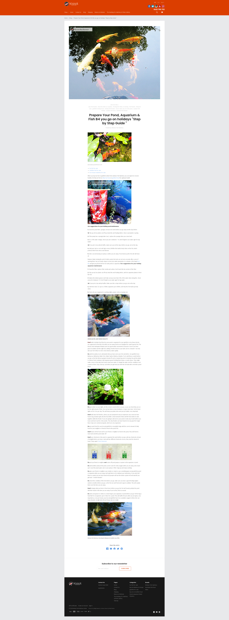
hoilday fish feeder (110, 108)
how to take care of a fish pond (124, 108)
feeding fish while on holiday (120, 106)
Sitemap (116, 600)
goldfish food (116, 178)
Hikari (146, 589)
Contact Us (78, 12)
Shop (66, 12)
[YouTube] (156, 612)
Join (158, 2)
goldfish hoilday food (98, 108)
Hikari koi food (106, 178)
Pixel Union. (112, 608)
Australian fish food (150, 587)
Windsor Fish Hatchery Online (79, 608)
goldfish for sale (134, 589)
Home (71, 12)
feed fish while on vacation (105, 106)
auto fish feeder (92, 106)
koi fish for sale (134, 585)
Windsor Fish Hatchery (151, 585)
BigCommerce (97, 608)
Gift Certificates (73, 605)
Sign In (90, 605)
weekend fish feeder (122, 110)
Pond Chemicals (102, 441)
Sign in (162, 2)
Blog (84, 12)
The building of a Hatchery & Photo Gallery (118, 12)
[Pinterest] (159, 612)
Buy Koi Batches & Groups (136, 587)
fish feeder (132, 106)
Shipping (90, 12)
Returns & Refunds (100, 12)
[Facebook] (154, 612)
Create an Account (83, 605)
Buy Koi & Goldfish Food (136, 592)
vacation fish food (110, 110)
